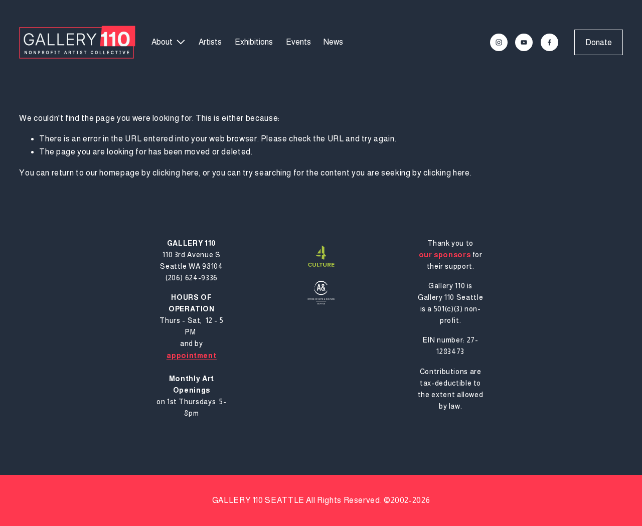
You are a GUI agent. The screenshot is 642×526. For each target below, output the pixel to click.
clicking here (175, 172)
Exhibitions (254, 42)
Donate (598, 42)
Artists (210, 42)
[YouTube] (524, 42)
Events (298, 42)
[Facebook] (549, 42)
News (333, 42)
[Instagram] (499, 42)
